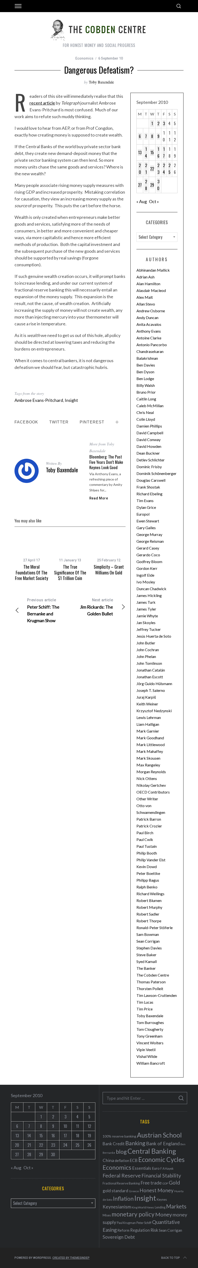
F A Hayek (166, 1168)
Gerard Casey (147, 548)
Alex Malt (144, 297)
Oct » (154, 201)
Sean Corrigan (148, 941)
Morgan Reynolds (151, 771)
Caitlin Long (146, 399)
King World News (143, 1207)
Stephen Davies (149, 948)
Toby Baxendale (101, 81)
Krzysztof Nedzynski (154, 710)
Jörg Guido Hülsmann (154, 683)
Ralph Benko (146, 887)
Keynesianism (117, 1206)
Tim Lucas (144, 1002)
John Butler (145, 643)
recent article (42, 103)
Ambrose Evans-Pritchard (38, 400)
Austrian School (159, 1135)
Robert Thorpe (148, 920)
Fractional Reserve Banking (121, 1183)
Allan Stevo (145, 304)
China (108, 1160)
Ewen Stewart (147, 521)
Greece (134, 1191)
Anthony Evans (148, 331)
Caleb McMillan (149, 405)
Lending (160, 1207)
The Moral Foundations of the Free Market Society (31, 572)
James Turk (146, 602)
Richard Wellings (150, 893)
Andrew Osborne (150, 310)
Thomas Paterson (151, 981)
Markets (176, 1206)
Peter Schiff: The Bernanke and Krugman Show (43, 610)
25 (169, 168)
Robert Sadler (147, 914)
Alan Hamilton (148, 283)
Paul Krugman (126, 1223)
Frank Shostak (148, 487)
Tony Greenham (149, 1036)
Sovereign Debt (119, 1237)
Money (163, 1214)
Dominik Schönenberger (156, 473)
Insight (71, 400)
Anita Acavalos (148, 324)
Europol (142, 514)
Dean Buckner (148, 453)
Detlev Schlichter (150, 460)
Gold (174, 1182)
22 (152, 169)
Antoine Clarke (148, 338)
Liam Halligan (147, 724)
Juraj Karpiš (146, 697)
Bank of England (163, 1143)
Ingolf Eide (145, 575)
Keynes (162, 1199)
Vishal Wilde (146, 1056)
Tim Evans (145, 500)
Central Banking (151, 1151)
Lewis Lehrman (148, 717)
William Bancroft (150, 1063)
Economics (84, 58)
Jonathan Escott (149, 676)
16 (158, 152)
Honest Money (157, 1190)
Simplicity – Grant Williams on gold (109, 569)
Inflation (123, 1198)
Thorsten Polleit (149, 988)
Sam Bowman (147, 934)
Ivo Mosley (145, 582)
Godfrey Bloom (149, 561)
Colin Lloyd (145, 419)
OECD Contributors (153, 792)
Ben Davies (145, 365)
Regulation (140, 1230)
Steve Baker (146, 954)
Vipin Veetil (146, 1049)
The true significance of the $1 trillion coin (70, 572)
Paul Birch (144, 832)
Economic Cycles (161, 1159)
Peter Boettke (148, 873)
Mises (107, 1215)
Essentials (141, 1168)
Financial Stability (161, 1175)
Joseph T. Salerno (150, 690)
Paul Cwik (144, 839)
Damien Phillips (149, 426)
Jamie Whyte (147, 615)
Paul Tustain (146, 846)
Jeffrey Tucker (148, 629)
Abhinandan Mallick (153, 270)
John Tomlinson (149, 663)
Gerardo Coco (148, 554)
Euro (156, 1168)
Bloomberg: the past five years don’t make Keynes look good (106, 462)
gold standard (115, 1190)
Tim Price (144, 1009)
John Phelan (146, 656)
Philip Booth (146, 853)
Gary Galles (146, 527)
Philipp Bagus (147, 880)
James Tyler (146, 609)
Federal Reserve (122, 1175)
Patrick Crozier (149, 826)
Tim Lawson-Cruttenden (156, 995)
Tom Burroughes (150, 1022)
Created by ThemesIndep (71, 1258)
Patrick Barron (148, 819)
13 (139, 152)
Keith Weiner (147, 704)
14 (146, 152)
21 (146, 168)
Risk (154, 1230)
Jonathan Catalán (150, 670)
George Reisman (150, 541)
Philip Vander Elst (150, 859)
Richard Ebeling (149, 493)
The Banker (146, 968)
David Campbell (149, 432)
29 (152, 185)
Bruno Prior (146, 392)
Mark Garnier (147, 731)
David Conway (148, 439)
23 (158, 168)
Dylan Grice (146, 507)
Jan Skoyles (146, 622)
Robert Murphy (149, 907)
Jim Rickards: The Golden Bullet (96, 607)
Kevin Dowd (146, 866)
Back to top (170, 1258)
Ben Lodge (145, 378)
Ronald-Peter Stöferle (154, 927)
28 (146, 185)
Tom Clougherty (149, 1029)
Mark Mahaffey (149, 751)
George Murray (149, 534)
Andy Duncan (147, 317)
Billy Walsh (145, 385)
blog (121, 1151)
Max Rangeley (148, 765)
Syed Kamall (146, 961)
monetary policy (133, 1214)
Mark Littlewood (150, 744)
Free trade (151, 1182)
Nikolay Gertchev (151, 785)
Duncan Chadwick (151, 588)
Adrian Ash (145, 277)
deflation (122, 1160)
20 (140, 168)
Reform (123, 1230)
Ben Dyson (145, 371)
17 (164, 152)
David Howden (148, 446)
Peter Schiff (143, 1223)
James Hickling (149, 595)
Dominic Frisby (149, 466)
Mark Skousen (148, 758)
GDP (165, 1183)
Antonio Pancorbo (151, 344)
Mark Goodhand (150, 737)
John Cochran (147, 649)
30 (158, 185)
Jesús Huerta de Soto (153, 636)
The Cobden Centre (152, 975)
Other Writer (147, 798)
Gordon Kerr (146, 568)
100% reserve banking (119, 1136)
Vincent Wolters (149, 1042)
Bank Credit (114, 1143)
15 (152, 152)
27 (140, 185)
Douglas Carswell (150, 480)
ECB (134, 1160)
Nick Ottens (146, 778)
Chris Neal (145, 412)
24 (164, 168)
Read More (98, 498)
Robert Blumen (149, 900)
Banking (135, 1143)
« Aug (141, 201)
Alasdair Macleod (151, 290)
